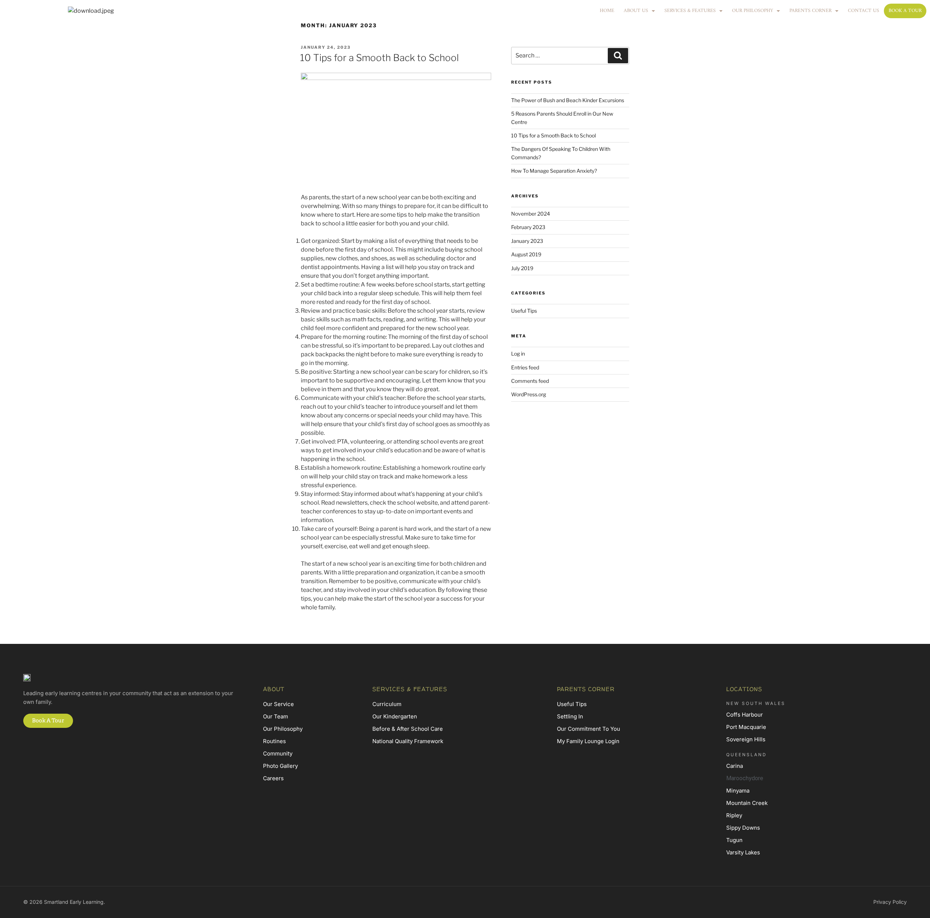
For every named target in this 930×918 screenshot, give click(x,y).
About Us (636, 10)
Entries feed (525, 367)
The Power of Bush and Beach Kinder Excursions (567, 100)
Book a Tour (905, 10)
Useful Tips (524, 311)
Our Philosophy (752, 10)
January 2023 (527, 241)
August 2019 (526, 254)
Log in (518, 353)
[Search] (618, 55)
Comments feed (530, 381)
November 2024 (530, 214)
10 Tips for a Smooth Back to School (379, 57)
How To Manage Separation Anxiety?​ (554, 171)
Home (607, 10)
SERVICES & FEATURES (690, 10)
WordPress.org (528, 394)
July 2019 (522, 268)
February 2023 (528, 227)
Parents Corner (810, 10)
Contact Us (863, 10)
